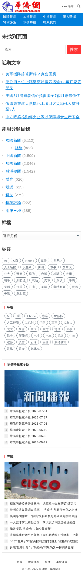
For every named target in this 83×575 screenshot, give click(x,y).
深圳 (59, 280)
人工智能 (10, 267)
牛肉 (72, 280)
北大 (7, 273)
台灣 (44, 273)
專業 (44, 260)
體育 (9, 179)
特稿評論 (9, 22)
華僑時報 (29, 22)
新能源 (21, 280)
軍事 (53, 267)
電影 (7, 287)
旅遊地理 (33, 562)
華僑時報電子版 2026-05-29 (28, 442)
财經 (19, 148)
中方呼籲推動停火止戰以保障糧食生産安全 (43, 117)
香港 (7, 293)
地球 (56, 273)
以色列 (27, 267)
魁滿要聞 (13, 171)
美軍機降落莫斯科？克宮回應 (31, 74)
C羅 (16, 260)
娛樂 (9, 187)
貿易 (75, 287)
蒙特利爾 (59, 287)
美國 (44, 287)
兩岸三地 (13, 210)
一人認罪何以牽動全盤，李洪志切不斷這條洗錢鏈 (42, 522)
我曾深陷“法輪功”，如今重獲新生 (32, 528)
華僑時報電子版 (18, 364)
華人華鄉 (69, 16)
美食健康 (61, 562)
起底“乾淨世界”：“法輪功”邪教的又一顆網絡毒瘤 (42, 547)
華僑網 (43, 569)
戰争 (7, 280)
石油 (32, 287)
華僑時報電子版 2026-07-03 (28, 423)
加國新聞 (29, 16)
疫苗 (19, 287)
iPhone (29, 260)
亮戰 (10, 456)
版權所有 (55, 569)
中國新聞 (49, 16)
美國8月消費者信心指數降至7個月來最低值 (43, 96)
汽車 (47, 280)
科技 (9, 195)
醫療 (19, 273)
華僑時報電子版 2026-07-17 (28, 417)
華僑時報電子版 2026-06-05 (28, 436)
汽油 (35, 280)
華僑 (32, 273)
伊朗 (41, 267)
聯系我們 (49, 22)
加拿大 (67, 267)
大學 (69, 273)
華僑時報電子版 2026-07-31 (28, 411)
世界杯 (57, 260)
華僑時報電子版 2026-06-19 (28, 430)
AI (5, 260)
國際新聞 (9, 16)
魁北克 (21, 293)
